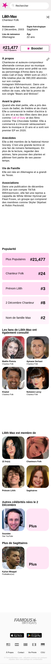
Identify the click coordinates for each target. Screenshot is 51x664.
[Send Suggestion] (48, 59)
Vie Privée (32, 652)
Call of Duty (18, 117)
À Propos (10, 652)
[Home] (25, 621)
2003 (21, 29)
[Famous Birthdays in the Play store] (34, 635)
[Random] (48, 17)
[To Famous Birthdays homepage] (5, 5)
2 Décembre (9, 29)
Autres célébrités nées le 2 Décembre (20, 503)
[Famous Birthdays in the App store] (17, 635)
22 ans (31, 37)
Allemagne (8, 37)
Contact (21, 652)
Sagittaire (32, 29)
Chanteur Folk (10, 20)
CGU (43, 652)
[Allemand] (43, 644)
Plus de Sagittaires (14, 543)
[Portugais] (25, 644)
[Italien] (34, 644)
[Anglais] (8, 644)
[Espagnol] (17, 644)
